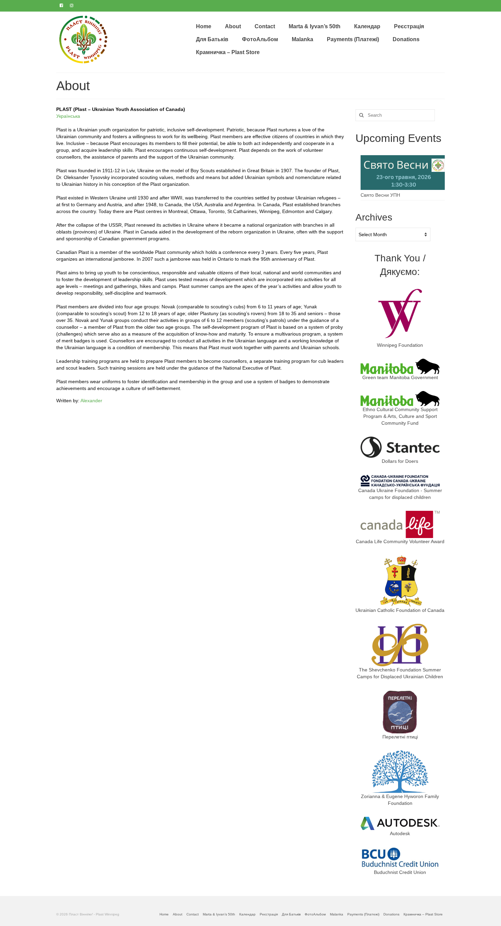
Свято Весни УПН (380, 195)
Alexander (91, 400)
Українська (68, 116)
